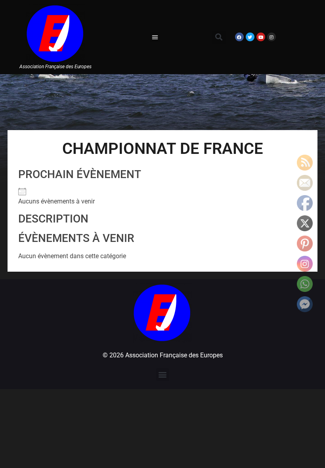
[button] (155, 37)
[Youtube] (260, 37)
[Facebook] (239, 37)
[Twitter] (250, 37)
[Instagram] (271, 37)
